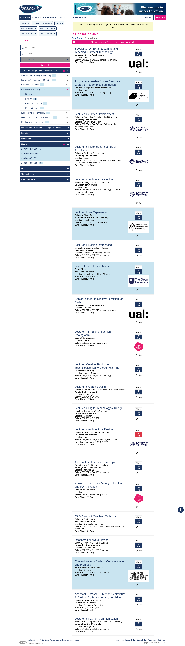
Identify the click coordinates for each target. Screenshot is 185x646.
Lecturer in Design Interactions (93, 244)
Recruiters (160, 17)
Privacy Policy (130, 640)
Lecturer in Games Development (94, 114)
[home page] (30, 9)
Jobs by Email (64, 17)
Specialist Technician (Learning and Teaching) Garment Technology (96, 50)
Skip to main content (10, 2)
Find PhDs (36, 17)
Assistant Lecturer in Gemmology (95, 462)
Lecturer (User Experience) (91, 212)
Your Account (146, 17)
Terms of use (119, 640)
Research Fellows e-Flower (91, 539)
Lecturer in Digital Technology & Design (99, 408)
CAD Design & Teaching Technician (96, 516)
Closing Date (91, 38)
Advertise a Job (79, 17)
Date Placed (77, 38)
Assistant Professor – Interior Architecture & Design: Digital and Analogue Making (100, 595)
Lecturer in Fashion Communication (96, 618)
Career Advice (49, 17)
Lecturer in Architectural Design (94, 179)
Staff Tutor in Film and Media (92, 266)
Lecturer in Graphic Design (91, 386)
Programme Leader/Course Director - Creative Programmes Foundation (97, 83)
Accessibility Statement (156, 640)
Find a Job (25, 17)
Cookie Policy (142, 640)
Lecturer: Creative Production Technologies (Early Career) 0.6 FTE (97, 366)
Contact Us (39, 643)
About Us (30, 643)
